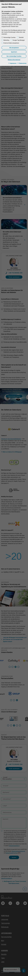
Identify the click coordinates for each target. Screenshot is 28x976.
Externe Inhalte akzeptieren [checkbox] (11, 43)
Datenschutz (22, 63)
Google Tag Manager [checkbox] (19, 40)
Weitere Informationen (14, 59)
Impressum (13, 63)
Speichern (14, 52)
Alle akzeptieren (14, 47)
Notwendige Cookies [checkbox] (9, 37)
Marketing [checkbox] (6, 40)
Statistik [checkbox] (21, 37)
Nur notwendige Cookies (14, 56)
